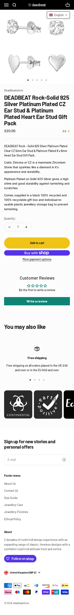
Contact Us (11, 490)
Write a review (37, 301)
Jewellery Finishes (16, 512)
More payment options (37, 259)
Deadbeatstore (13, 90)
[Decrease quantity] (9, 227)
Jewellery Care (13, 505)
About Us (10, 483)
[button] (58, 15)
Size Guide (11, 498)
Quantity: (10, 218)
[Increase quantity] (26, 227)
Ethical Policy (12, 519)
